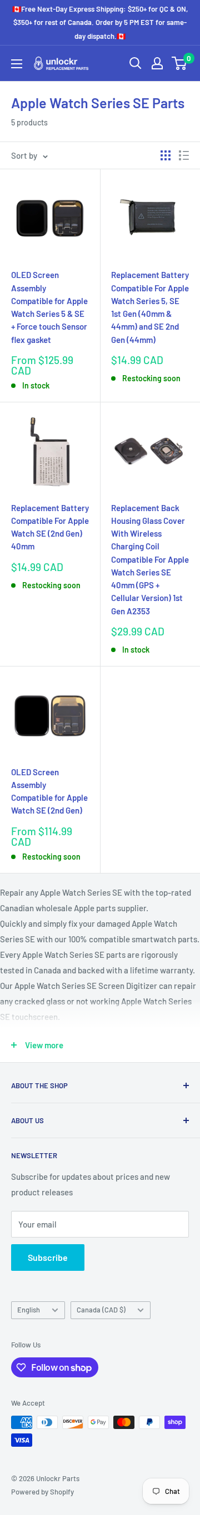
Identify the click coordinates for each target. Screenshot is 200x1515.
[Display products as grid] (166, 155)
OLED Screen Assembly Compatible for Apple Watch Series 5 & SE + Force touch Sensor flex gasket (49, 307)
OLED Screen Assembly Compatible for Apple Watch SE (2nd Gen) (49, 791)
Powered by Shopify (42, 1491)
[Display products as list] (184, 155)
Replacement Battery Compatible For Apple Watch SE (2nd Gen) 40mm (50, 527)
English (28, 1309)
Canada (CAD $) (101, 1309)
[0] (180, 63)
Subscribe (48, 1257)
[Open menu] (16, 63)
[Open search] (135, 63)
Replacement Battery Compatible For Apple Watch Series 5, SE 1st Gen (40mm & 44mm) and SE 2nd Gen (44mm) (150, 307)
